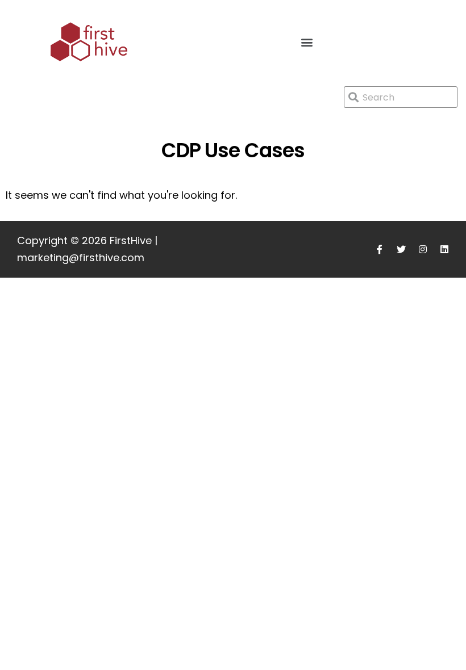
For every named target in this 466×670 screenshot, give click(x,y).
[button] (306, 41)
